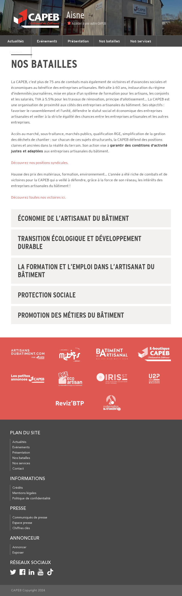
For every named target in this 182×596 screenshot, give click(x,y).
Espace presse (22, 522)
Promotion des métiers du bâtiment (71, 315)
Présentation (78, 41)
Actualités (15, 41)
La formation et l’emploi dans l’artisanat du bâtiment (86, 271)
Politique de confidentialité (31, 498)
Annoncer (19, 547)
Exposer (18, 552)
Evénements (47, 41)
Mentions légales (24, 493)
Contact (15, 52)
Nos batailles (109, 41)
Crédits (17, 487)
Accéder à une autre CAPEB (89, 23)
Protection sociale (47, 295)
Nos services (140, 41)
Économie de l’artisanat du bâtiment (73, 218)
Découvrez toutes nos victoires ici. (38, 197)
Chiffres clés (21, 528)
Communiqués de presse (29, 517)
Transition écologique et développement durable (79, 243)
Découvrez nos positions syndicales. (39, 163)
